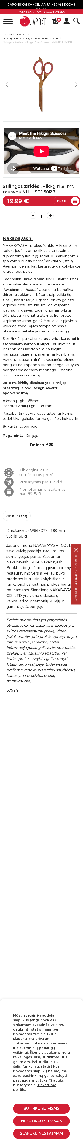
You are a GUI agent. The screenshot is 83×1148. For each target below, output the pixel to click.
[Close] (76, 549)
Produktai (21, 34)
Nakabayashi (18, 238)
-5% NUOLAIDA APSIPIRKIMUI (76, 577)
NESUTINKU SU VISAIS (41, 1121)
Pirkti (61, 201)
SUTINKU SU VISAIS (41, 1108)
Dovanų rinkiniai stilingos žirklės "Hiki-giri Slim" (31, 38)
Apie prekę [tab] (16, 515)
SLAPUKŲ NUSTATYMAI (41, 1133)
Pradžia (7, 34)
